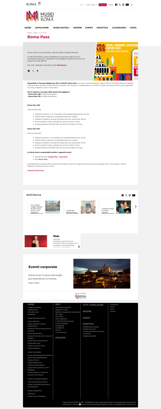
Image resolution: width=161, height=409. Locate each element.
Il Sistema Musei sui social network (108, 210)
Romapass (61, 65)
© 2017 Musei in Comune (70, 404)
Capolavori (42, 27)
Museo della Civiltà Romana (38, 341)
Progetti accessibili (89, 336)
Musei (28, 27)
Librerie (58, 330)
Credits (110, 404)
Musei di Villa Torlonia (35, 375)
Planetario (31, 394)
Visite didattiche (61, 319)
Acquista (103, 5)
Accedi (110, 5)
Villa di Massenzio (34, 348)
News (112, 307)
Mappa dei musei (61, 310)
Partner (113, 311)
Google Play (53, 157)
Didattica (102, 27)
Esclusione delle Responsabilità (97, 404)
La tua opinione (61, 332)
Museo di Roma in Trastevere (38, 372)
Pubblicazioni (33, 310)
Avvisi (112, 309)
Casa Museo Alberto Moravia (38, 382)
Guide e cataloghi (61, 323)
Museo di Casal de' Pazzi (36, 346)
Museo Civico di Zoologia (36, 396)
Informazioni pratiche (63, 307)
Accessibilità (59, 326)
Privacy (83, 404)
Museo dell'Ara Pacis (35, 333)
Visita (133, 27)
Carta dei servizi (33, 312)
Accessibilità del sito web (122, 404)
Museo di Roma (33, 360)
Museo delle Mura (34, 343)
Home (29, 33)
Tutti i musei (90, 5)
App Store (63, 157)
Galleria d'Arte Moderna (36, 365)
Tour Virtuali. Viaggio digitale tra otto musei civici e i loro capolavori (36, 208)
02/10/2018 (65, 243)
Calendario (119, 27)
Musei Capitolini (33, 321)
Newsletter (31, 314)
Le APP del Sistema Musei (71, 211)
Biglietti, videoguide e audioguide (67, 312)
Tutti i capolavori (93, 305)
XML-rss (133, 404)
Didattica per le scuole (91, 327)
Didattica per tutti (89, 329)
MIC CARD (59, 314)
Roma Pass (43, 159)
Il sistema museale (34, 307)
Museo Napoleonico (35, 362)
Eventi (89, 27)
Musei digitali (61, 27)
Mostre (77, 27)
